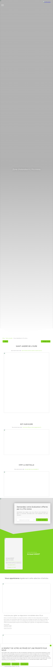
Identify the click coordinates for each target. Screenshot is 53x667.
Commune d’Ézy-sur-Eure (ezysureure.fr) (32, 427)
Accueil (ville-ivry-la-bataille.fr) (32, 469)
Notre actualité (9, 338)
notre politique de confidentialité (9, 660)
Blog (4, 338)
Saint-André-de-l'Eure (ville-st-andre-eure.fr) (32, 350)
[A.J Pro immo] (47, 5)
